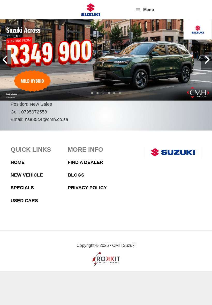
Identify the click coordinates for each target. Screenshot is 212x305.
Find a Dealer (85, 162)
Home (18, 162)
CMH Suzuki (90, 9)
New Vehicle (27, 175)
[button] (92, 93)
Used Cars (24, 200)
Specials (22, 187)
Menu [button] (148, 9)
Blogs (76, 175)
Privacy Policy (87, 187)
